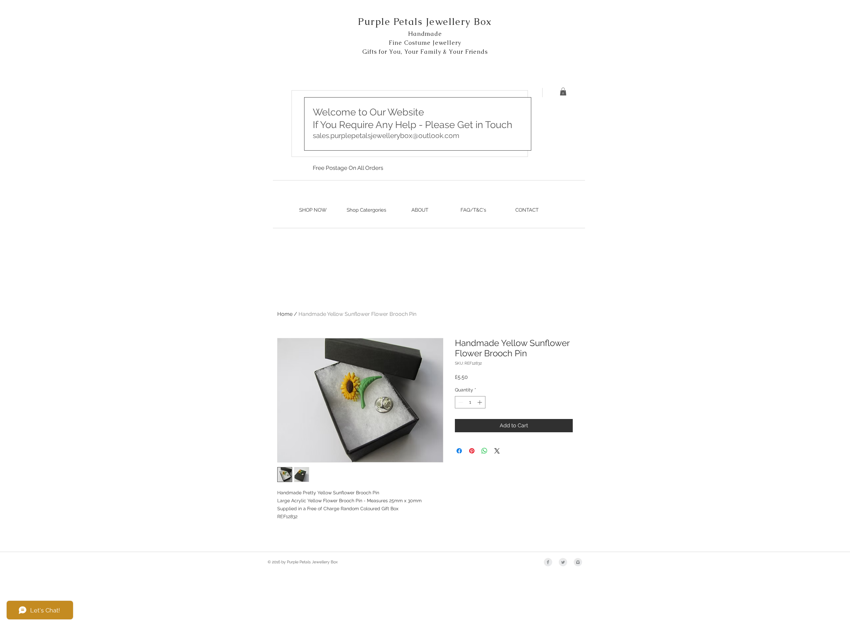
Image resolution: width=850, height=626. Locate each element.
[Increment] (480, 402)
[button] (563, 92)
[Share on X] (497, 451)
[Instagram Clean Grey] (578, 562)
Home (285, 314)
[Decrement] (460, 402)
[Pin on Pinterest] (472, 451)
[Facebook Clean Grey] (548, 562)
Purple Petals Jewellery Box (425, 21)
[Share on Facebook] (459, 451)
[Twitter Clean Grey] (563, 562)
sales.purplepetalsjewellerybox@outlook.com (386, 135)
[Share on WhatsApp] (484, 451)
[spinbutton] (470, 402)
